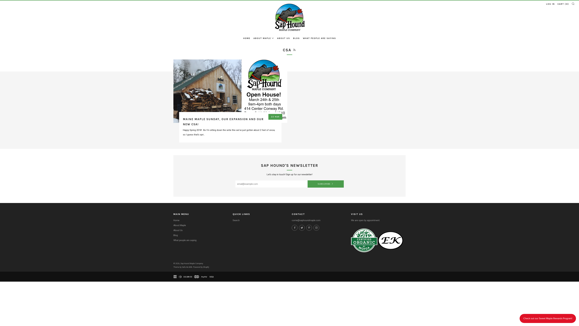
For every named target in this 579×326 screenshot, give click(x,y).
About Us (283, 38)
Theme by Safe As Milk (182, 267)
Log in (550, 4)
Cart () (563, 4)
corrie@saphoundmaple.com (306, 220)
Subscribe (324, 184)
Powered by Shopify (201, 267)
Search (236, 220)
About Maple (262, 38)
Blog (296, 38)
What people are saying (319, 38)
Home (246, 38)
